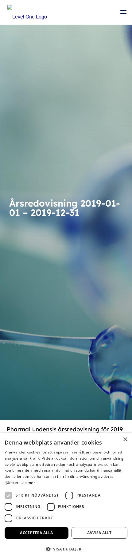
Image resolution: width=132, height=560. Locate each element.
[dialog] (66, 496)
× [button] (125, 439)
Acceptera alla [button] (36, 532)
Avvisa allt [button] (99, 532)
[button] (66, 549)
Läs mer (28, 482)
